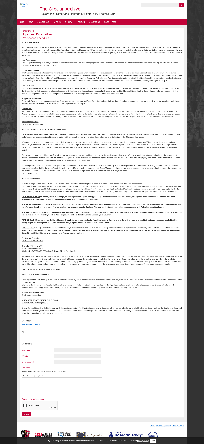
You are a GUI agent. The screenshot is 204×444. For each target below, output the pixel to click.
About (30, 22)
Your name (26, 350)
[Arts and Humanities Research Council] (89, 437)
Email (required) (28, 362)
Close (153, 441)
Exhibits (68, 22)
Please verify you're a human (33, 399)
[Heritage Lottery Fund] (133, 437)
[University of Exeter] (64, 437)
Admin (152, 426)
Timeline (81, 22)
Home (21, 22)
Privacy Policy (178, 426)
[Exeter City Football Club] (25, 437)
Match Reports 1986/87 (31, 324)
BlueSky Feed (110, 22)
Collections (43, 22)
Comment (26, 368)
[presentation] (23, 375)
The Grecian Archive (60, 8)
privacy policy (143, 441)
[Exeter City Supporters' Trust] (43, 437)
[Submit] (181, 5)
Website (25, 356)
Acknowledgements (163, 426)
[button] (24, 375)
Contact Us (94, 22)
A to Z (57, 22)
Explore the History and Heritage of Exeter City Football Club (77, 13)
